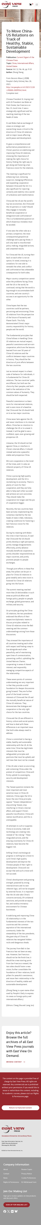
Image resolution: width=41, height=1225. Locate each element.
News (5, 1178)
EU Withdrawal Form (28, 1182)
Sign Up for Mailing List (16, 1205)
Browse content (14, 1062)
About (5, 1169)
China (14, 63)
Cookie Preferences (28, 1178)
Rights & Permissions (11, 1182)
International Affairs (25, 63)
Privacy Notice (26, 1174)
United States (11, 66)
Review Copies (26, 1169)
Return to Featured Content (20, 1108)
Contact (6, 1174)
